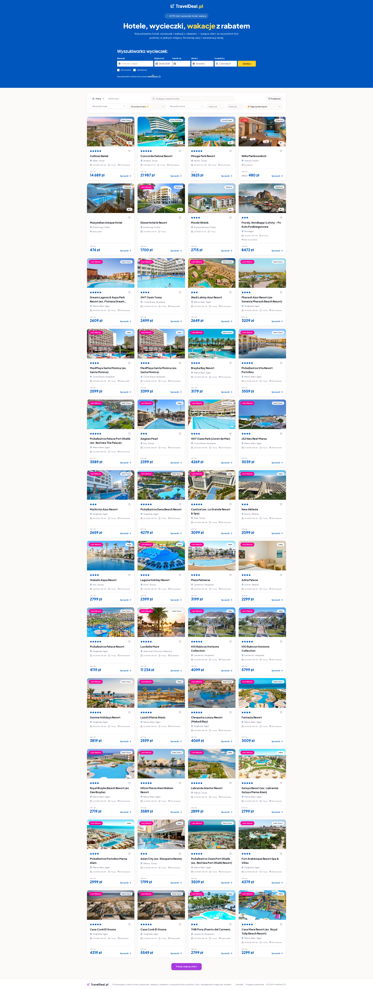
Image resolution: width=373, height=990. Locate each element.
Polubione (276, 98)
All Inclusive (126, 70)
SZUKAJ (247, 63)
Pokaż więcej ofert (186, 966)
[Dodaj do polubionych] (129, 151)
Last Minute (142, 70)
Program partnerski (255, 984)
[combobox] (147, 106)
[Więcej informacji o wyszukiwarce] (160, 77)
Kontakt (239, 984)
